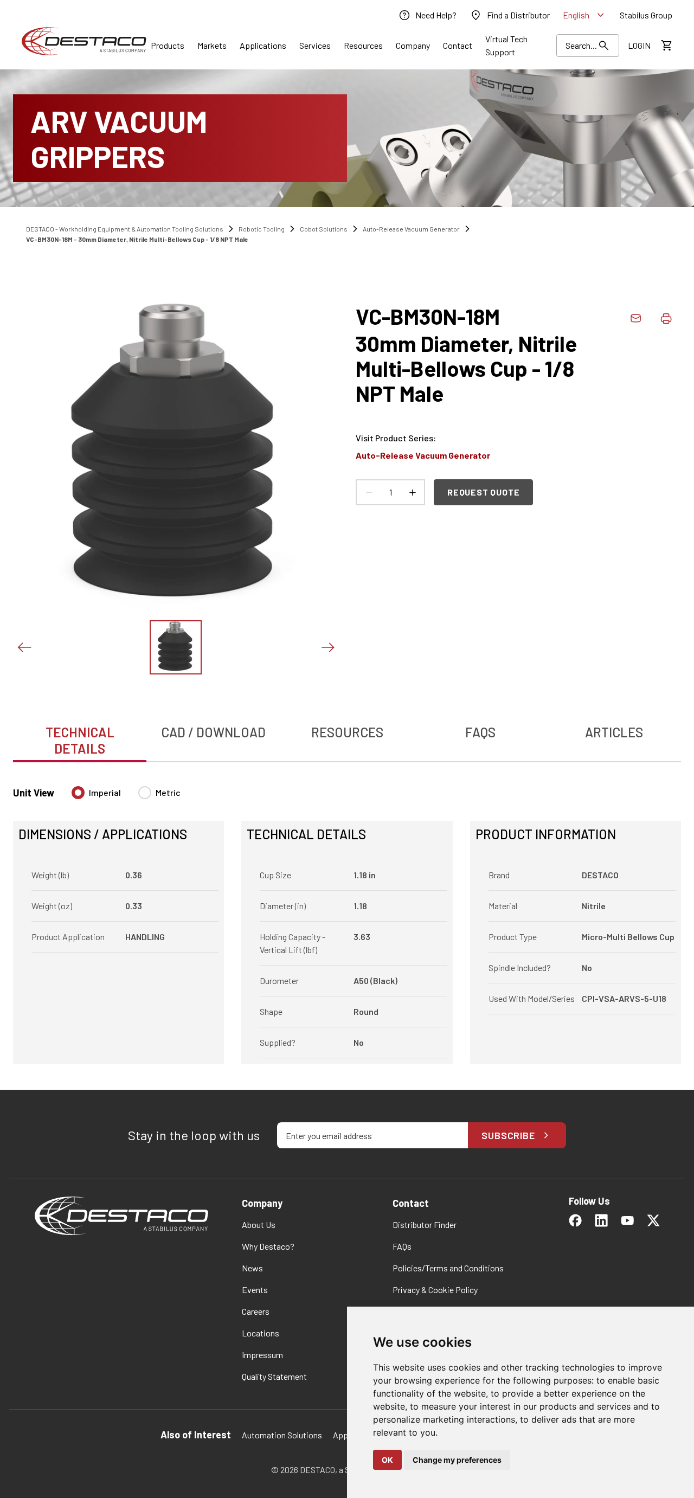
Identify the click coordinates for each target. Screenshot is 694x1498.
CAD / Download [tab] (213, 732)
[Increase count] (412, 492)
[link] (427, 15)
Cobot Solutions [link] (324, 229)
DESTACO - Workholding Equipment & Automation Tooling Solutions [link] (124, 229)
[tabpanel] (347, 918)
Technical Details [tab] (80, 740)
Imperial (105, 792)
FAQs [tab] (480, 732)
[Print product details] (666, 318)
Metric (168, 792)
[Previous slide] (24, 647)
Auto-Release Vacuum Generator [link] (411, 229)
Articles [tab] (614, 732)
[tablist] (347, 734)
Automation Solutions (282, 1435)
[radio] (78, 792)
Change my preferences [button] (457, 1459)
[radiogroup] (126, 797)
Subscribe (508, 1135)
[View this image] (176, 647)
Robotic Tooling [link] (262, 229)
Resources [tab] (347, 732)
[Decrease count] (369, 492)
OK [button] (387, 1459)
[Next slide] (327, 647)
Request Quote (483, 492)
